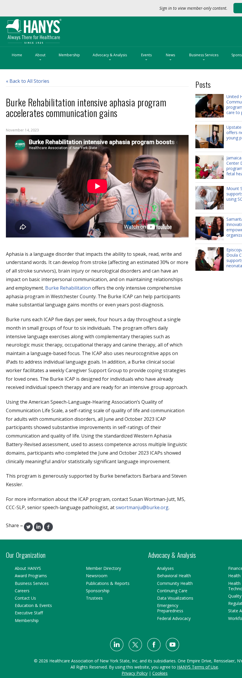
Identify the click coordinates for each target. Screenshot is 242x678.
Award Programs (31, 575)
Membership (69, 54)
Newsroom (96, 575)
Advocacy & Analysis (110, 57)
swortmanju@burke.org (142, 507)
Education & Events (33, 605)
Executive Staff (29, 613)
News (170, 57)
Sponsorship (97, 590)
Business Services (203, 57)
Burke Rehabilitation (68, 288)
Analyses (165, 568)
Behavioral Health (174, 575)
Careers (22, 590)
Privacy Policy (135, 673)
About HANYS (28, 568)
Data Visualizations (175, 598)
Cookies (160, 673)
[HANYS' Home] (46, 29)
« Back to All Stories (27, 81)
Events (146, 57)
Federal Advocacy (174, 618)
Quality (234, 596)
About (40, 57)
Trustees (94, 598)
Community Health (175, 583)
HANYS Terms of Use (197, 667)
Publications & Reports (108, 583)
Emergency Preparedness (170, 608)
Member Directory (103, 568)
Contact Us (25, 598)
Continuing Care (172, 590)
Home (17, 54)
